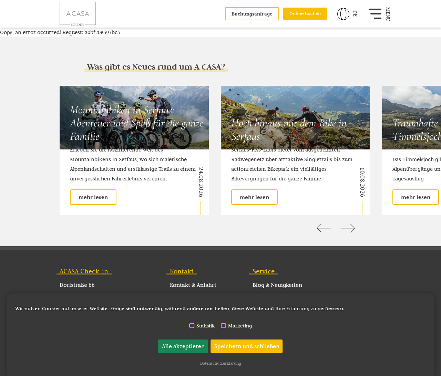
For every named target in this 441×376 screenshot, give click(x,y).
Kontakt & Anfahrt (193, 284)
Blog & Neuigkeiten (277, 284)
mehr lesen (93, 197)
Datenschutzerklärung (220, 363)
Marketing (240, 326)
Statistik (205, 326)
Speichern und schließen (246, 346)
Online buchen (305, 14)
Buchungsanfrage (252, 14)
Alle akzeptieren (183, 346)
